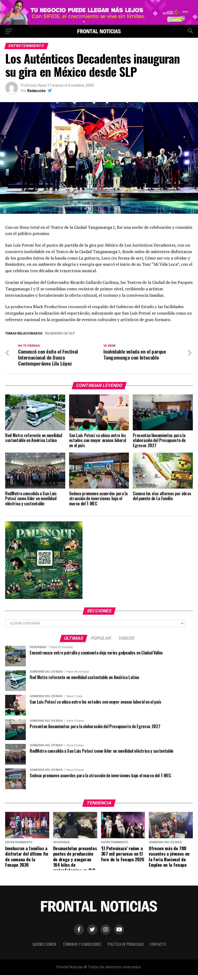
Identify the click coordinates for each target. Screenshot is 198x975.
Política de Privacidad (126, 944)
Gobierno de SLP (61, 333)
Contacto (158, 944)
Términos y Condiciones (82, 944)
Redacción (36, 91)
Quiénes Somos (44, 944)
